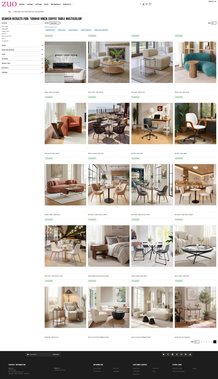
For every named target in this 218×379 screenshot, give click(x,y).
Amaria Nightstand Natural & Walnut (98, 276)
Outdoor (5, 31)
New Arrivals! (7, 36)
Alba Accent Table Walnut (52, 153)
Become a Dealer (177, 368)
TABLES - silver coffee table (101, 30)
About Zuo (116, 368)
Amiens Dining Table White (139, 276)
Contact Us (156, 368)
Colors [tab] (4, 45)
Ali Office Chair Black (137, 153)
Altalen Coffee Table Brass (52, 214)
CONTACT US (212, 1)
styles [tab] (3, 54)
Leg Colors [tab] (5, 59)
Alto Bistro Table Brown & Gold (140, 214)
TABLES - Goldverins (86, 30)
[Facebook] (168, 354)
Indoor (5, 26)
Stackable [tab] (4, 72)
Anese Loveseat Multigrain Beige (141, 337)
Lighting (5, 29)
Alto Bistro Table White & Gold (54, 276)
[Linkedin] (172, 354)
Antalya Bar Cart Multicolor (182, 337)
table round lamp (73, 30)
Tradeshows (136, 371)
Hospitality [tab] (5, 68)
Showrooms (136, 368)
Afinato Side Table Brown (182, 92)
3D (4, 38)
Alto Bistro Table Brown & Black (97, 214)
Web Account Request (178, 371)
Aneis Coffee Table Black (182, 276)
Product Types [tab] (6, 63)
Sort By (47, 23)
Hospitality (116, 371)
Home (10, 11)
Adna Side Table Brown (138, 92)
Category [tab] (4, 23)
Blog (154, 371)
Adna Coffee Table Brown (95, 92)
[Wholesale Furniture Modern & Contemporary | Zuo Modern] (10, 4)
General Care (96, 371)
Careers (194, 368)
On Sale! (5, 41)
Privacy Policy (97, 368)
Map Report (136, 374)
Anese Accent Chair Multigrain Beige (98, 337)
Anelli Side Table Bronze (52, 337)
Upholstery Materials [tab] (8, 50)
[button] (146, 4)
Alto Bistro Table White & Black (184, 214)
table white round (50, 30)
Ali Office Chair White (181, 153)
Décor (4, 33)
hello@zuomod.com (60, 370)
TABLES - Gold (61, 30)
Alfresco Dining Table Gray (95, 153)
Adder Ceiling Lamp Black (52, 92)
